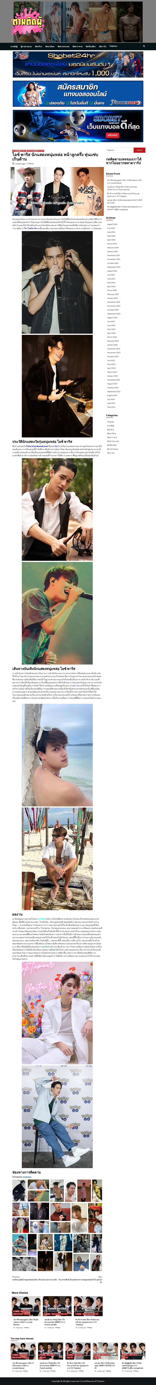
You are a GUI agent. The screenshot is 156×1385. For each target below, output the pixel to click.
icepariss (27, 1177)
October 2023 (113, 356)
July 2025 (111, 275)
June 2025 (111, 279)
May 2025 (111, 282)
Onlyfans (113, 46)
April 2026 (111, 240)
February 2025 (113, 294)
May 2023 (111, 364)
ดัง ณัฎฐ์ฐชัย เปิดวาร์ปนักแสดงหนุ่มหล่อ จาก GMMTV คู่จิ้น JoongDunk (124, 208)
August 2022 (112, 384)
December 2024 (113, 302)
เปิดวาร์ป (102, 46)
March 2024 (112, 337)
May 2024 (111, 329)
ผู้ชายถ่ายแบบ (26, 46)
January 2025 (112, 298)
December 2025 (113, 255)
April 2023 (111, 368)
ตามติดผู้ (14, 46)
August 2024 (112, 317)
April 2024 (111, 333)
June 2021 (111, 403)
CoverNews (86, 1381)
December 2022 (113, 380)
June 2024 (111, 325)
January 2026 (112, 251)
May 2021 (111, 407)
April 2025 (111, 286)
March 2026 (112, 244)
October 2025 (113, 263)
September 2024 (113, 314)
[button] (19, 1191)
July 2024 (111, 321)
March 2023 (112, 372)
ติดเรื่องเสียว (91, 46)
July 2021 (111, 399)
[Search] (144, 46)
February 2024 (113, 341)
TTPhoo (30, 163)
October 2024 (113, 310)
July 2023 (111, 360)
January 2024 (112, 345)
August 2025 (112, 271)
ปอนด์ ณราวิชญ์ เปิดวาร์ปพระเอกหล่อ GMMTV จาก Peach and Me (55, 1322)
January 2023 (112, 376)
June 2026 (111, 232)
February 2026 (113, 247)
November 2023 (113, 352)
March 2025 (112, 290)
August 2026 (112, 224)
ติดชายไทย (49, 46)
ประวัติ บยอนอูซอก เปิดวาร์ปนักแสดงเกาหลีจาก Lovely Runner (25, 1322)
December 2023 (113, 349)
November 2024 (113, 306)
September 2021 (113, 391)
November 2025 (113, 259)
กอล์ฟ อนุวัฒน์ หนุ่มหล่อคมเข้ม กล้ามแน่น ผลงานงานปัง (34, 1278)
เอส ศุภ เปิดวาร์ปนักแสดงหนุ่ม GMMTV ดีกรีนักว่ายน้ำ (124, 201)
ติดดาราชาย (77, 46)
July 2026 (111, 228)
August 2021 (112, 395)
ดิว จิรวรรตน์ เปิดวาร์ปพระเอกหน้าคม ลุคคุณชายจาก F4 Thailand (87, 1322)
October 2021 (113, 387)
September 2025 (113, 267)
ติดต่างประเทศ (63, 46)
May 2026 (111, 236)
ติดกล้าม (38, 46)
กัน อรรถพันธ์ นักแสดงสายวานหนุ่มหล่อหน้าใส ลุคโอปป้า (80, 1280)
